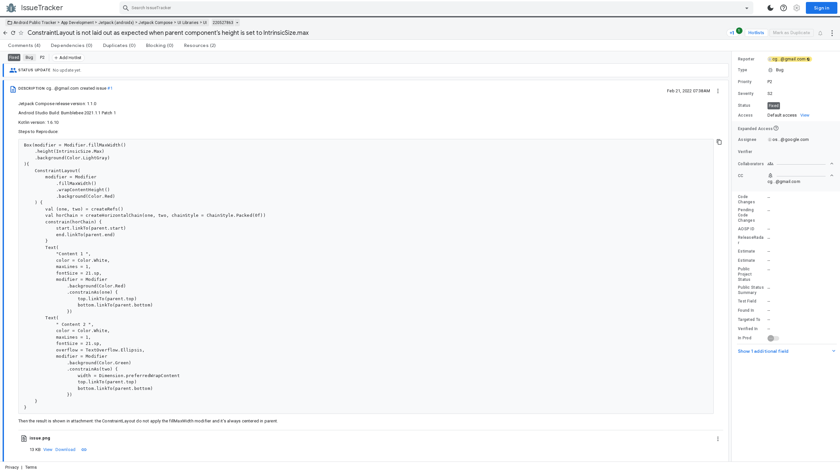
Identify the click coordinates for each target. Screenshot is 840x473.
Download (65, 449)
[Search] (126, 8)
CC (741, 175)
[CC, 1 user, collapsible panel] (800, 175)
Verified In (748, 329)
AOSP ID (746, 229)
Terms (31, 467)
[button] (786, 70)
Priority (744, 81)
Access (745, 115)
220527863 (223, 22)
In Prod (744, 338)
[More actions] (832, 33)
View (48, 449)
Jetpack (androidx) (116, 22)
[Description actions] (718, 90)
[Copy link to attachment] (84, 449)
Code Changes (746, 199)
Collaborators (751, 164)
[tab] (24, 45)
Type (742, 70)
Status (744, 105)
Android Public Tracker (34, 22)
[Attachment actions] (718, 438)
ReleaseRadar (751, 240)
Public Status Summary (751, 290)
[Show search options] (747, 8)
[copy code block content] (719, 142)
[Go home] (5, 33)
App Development (77, 22)
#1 (109, 88)
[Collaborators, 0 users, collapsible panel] (800, 164)
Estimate (746, 251)
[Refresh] (13, 33)
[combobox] (437, 8)
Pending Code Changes (746, 215)
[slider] (732, 256)
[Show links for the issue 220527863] (237, 22)
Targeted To (749, 319)
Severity (745, 93)
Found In (746, 310)
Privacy (12, 467)
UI (205, 22)
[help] (783, 7)
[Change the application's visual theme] (770, 7)
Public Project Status (745, 274)
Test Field (747, 301)
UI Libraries (188, 22)
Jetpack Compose (155, 22)
